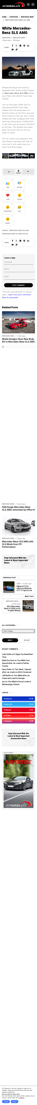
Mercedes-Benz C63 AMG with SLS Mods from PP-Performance (17, 544)
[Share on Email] (13, 50)
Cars (18, 584)
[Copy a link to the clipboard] (16, 50)
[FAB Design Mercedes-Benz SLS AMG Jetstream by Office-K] (18, 423)
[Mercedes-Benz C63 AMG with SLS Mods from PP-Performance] (18, 524)
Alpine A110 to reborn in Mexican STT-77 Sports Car (24, 588)
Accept (6, 1101)
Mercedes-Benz (27, 17)
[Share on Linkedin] (28, 46)
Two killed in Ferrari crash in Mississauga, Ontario (16, 683)
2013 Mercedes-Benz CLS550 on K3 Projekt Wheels (12, 608)
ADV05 (5, 230)
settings (21, 1098)
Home (4, 17)
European (14, 17)
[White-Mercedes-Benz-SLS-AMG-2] (25, 156)
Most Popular (10, 640)
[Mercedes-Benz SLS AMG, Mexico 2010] (5, 156)
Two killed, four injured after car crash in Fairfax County (16, 663)
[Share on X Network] (16, 46)
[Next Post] (28, 606)
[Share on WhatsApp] (20, 46)
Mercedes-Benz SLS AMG (19, 230)
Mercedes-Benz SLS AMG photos (15, 234)
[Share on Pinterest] (24, 46)
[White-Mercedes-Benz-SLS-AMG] (12, 156)
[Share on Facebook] (12, 46)
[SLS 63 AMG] (31, 156)
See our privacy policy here (11, 1094)
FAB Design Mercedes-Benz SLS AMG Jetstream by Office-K (18, 508)
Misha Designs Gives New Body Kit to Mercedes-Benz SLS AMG (18, 340)
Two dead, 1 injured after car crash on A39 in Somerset (16, 671)
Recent (27, 640)
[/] (28, 4)
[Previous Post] (8, 587)
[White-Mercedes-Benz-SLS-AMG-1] (18, 156)
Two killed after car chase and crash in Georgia (16, 677)
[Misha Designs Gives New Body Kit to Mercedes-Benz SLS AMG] (18, 322)
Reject (14, 1101)
